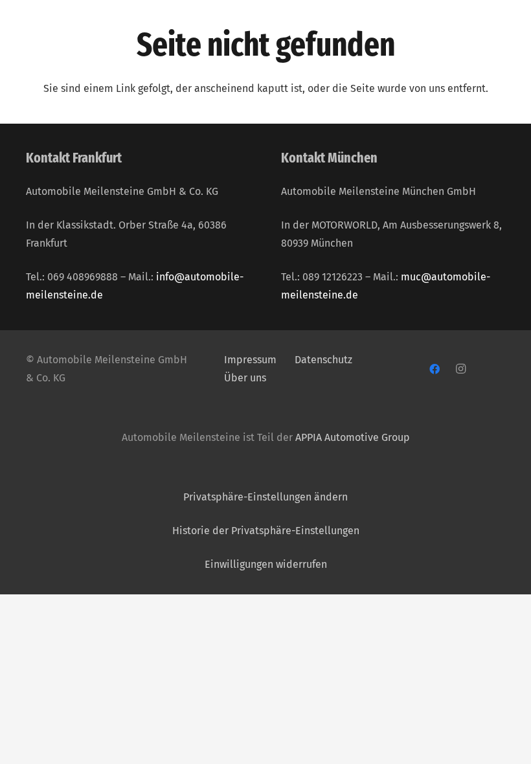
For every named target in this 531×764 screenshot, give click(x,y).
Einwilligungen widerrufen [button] (266, 564)
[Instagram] (460, 369)
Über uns (245, 378)
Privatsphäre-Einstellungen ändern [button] (265, 497)
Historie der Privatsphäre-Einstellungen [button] (265, 530)
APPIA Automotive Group (352, 437)
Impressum (250, 360)
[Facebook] (434, 369)
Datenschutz (325, 360)
